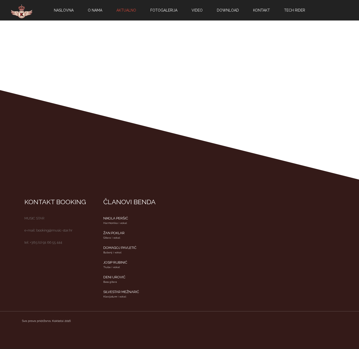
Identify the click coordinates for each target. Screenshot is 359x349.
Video (197, 10)
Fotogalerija (163, 10)
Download (228, 10)
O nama (95, 10)
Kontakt (261, 10)
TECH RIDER (294, 10)
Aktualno (126, 10)
